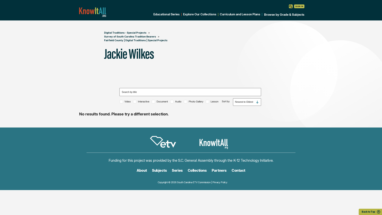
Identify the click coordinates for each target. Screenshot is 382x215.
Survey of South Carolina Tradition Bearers (130, 36)
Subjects (159, 170)
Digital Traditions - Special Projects (125, 32)
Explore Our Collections (199, 14)
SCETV (164, 142)
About (142, 170)
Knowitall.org (92, 12)
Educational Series (166, 14)
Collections (197, 170)
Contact (238, 170)
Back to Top (368, 211)
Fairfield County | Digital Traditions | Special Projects (135, 40)
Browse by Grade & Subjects (284, 14)
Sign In (299, 6)
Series (177, 170)
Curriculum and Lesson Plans (240, 14)
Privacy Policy (219, 182)
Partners (219, 170)
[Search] (291, 6)
